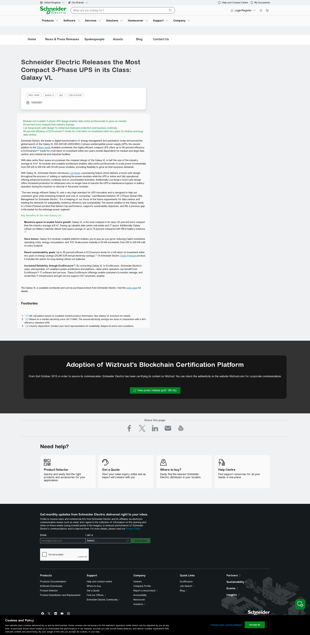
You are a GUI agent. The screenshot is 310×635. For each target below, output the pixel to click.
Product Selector (49, 590)
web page (132, 288)
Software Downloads (51, 586)
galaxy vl (49, 95)
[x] (142, 428)
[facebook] (129, 428)
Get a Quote (93, 590)
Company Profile (142, 586)
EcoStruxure (186, 581)
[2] (96, 255)
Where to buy (94, 586)
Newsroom (139, 599)
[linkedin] (155, 428)
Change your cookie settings (226, 625)
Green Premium (128, 255)
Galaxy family (43, 147)
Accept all (254, 625)
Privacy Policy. (133, 528)
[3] (74, 265)
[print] (181, 428)
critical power (75, 95)
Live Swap (74, 173)
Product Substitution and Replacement (60, 595)
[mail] (168, 428)
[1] (25, 232)
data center (34, 95)
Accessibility (140, 595)
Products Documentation (53, 581)
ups (61, 95)
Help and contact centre (99, 581)
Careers (137, 581)
